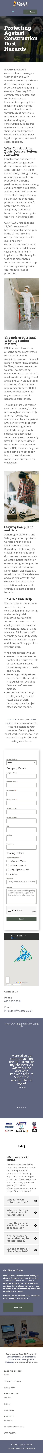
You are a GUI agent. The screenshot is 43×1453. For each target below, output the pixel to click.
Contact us (13, 719)
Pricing (7, 1404)
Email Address (11, 790)
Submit (21, 919)
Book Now (18, 1307)
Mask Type (10, 878)
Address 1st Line (11, 808)
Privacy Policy (9, 1387)
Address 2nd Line (12, 817)
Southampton (14, 1356)
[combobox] (21, 762)
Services (7, 1397)
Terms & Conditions (12, 1381)
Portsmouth (14, 1359)
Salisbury (9, 1362)
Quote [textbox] (9, 763)
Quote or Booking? (12, 759)
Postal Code (10, 844)
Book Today (30, 12)
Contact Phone (11, 799)
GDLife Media (30, 1448)
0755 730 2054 (12, 1001)
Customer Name (12, 782)
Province (9, 835)
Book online (9, 1410)
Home (6, 1375)
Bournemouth (29, 1356)
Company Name (11, 773)
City (8, 826)
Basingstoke (28, 1359)
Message (9, 887)
